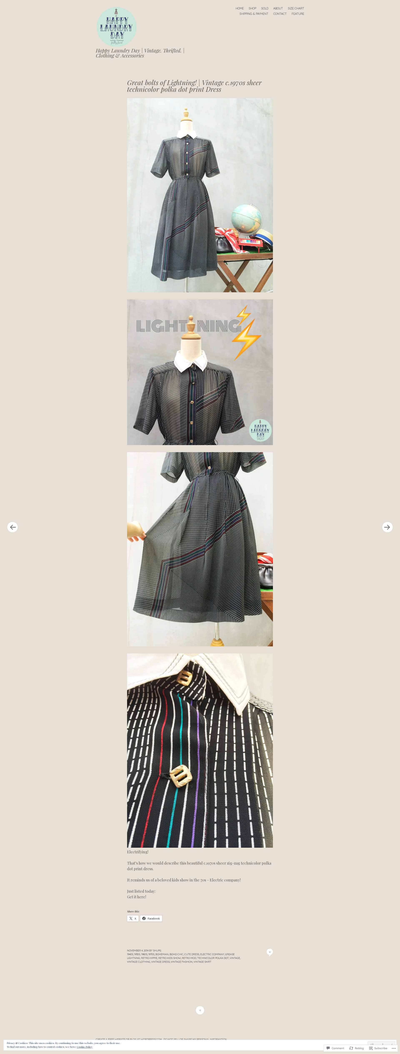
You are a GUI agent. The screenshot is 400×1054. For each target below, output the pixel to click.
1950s (137, 954)
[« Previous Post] (12, 527)
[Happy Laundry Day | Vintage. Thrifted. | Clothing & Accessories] (118, 26)
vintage (235, 957)
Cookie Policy (84, 1046)
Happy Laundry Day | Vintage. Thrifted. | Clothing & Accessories (140, 53)
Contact (280, 14)
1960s (144, 954)
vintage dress (160, 961)
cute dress (191, 954)
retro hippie (149, 957)
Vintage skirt (202, 961)
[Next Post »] (387, 527)
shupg (157, 950)
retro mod (189, 957)
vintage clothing (138, 961)
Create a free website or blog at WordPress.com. (129, 1039)
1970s (151, 954)
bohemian (162, 954)
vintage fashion (181, 961)
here (141, 896)
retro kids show (169, 957)
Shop (252, 8)
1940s (130, 954)
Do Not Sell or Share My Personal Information (195, 1039)
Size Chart (296, 8)
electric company (212, 954)
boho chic (176, 954)
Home (240, 8)
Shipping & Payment (254, 14)
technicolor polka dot (213, 957)
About (278, 8)
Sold (264, 8)
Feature (298, 14)
